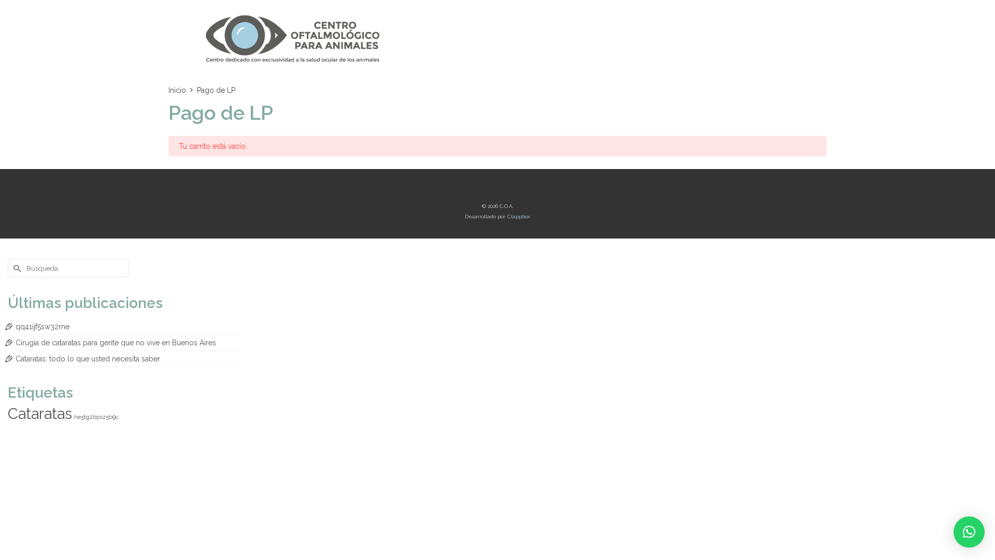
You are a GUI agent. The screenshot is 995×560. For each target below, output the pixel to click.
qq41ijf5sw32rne (42, 327)
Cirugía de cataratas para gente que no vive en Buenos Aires (116, 343)
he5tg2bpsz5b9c (96, 417)
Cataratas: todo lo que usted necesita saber (88, 359)
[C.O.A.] (295, 39)
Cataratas (40, 413)
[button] (969, 532)
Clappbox (518, 216)
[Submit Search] (15, 268)
